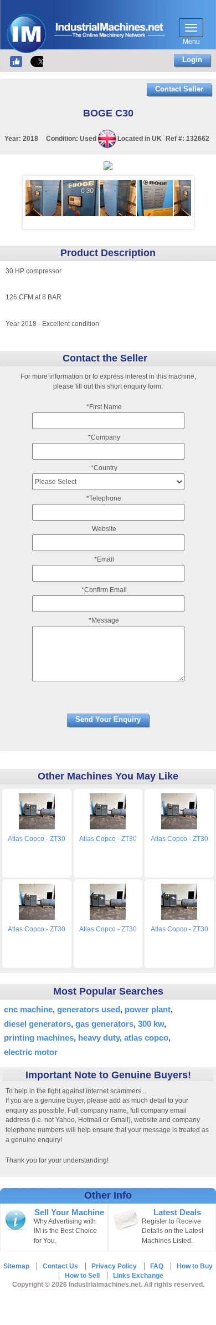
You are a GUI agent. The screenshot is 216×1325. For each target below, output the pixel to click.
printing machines (39, 1037)
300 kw (151, 1023)
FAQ (156, 1266)
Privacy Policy (114, 1266)
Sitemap (16, 1266)
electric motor (31, 1052)
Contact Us (60, 1266)
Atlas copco (146, 1037)
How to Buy (195, 1266)
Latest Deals (177, 1212)
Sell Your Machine (69, 1212)
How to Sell (82, 1276)
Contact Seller (179, 89)
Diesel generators (37, 1023)
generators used (88, 1009)
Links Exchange (138, 1276)
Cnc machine (28, 1009)
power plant (148, 1009)
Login (192, 59)
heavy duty (99, 1037)
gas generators (104, 1023)
